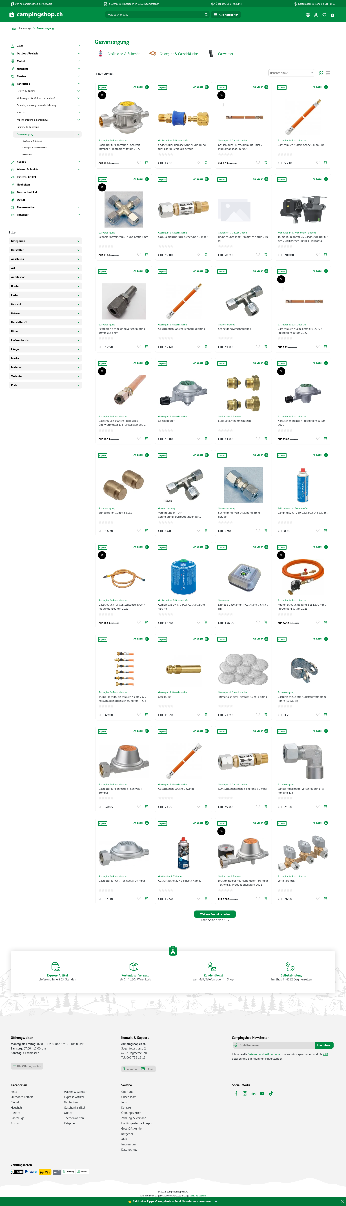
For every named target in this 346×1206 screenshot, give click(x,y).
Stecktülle (164, 696)
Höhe (14, 331)
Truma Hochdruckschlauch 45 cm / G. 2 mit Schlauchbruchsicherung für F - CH (123, 698)
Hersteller (17, 250)
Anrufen (131, 1069)
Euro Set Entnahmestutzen (234, 420)
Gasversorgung (107, 232)
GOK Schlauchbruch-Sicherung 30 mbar (242, 788)
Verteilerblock (286, 880)
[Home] (14, 29)
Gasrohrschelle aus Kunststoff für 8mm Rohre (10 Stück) (302, 698)
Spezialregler (166, 420)
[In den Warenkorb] (146, 162)
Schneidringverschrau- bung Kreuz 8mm (123, 237)
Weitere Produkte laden (215, 914)
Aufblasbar (18, 277)
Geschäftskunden (132, 1128)
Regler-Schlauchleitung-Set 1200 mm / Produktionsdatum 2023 (302, 606)
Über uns (127, 1092)
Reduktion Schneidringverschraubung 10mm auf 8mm (122, 330)
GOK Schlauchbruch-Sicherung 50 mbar (182, 237)
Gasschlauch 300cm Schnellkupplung (181, 328)
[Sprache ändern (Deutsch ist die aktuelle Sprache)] (308, 15)
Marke (15, 358)
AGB (325, 1054)
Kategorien (18, 241)
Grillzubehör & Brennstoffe (173, 140)
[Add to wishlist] (139, 162)
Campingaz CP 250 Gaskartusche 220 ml (302, 512)
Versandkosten (198, 1195)
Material (16, 367)
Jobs (124, 1102)
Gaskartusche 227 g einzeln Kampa (179, 880)
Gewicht (16, 304)
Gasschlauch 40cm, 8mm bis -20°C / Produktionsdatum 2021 (240, 147)
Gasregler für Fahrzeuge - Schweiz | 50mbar (120, 790)
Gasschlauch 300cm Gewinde (176, 788)
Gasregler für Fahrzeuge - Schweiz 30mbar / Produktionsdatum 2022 (120, 147)
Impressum (128, 1144)
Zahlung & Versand (133, 1118)
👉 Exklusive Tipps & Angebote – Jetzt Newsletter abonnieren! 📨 (173, 1201)
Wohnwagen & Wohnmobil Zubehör (297, 232)
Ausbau (15, 1123)
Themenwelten (74, 1118)
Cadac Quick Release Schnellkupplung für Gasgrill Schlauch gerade (182, 147)
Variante (16, 376)
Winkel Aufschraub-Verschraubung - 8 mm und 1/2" (301, 790)
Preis (14, 385)
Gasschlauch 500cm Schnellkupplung (301, 145)
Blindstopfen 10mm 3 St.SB (115, 512)
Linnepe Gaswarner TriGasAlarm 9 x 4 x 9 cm (243, 606)
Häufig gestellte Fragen (136, 1123)
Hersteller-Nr (19, 322)
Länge (15, 349)
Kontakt (126, 1108)
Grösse (15, 313)
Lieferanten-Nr (20, 340)
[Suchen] (206, 14)
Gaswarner (225, 53)
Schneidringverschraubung (234, 328)
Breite (15, 286)
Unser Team (128, 1097)
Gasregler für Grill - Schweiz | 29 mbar (122, 880)
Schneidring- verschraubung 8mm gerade (239, 514)
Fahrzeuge (18, 1118)
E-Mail (149, 1069)
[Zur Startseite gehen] (36, 15)
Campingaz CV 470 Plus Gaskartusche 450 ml (181, 606)
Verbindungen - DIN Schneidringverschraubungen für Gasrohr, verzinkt (178, 515)
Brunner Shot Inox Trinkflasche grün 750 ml (243, 238)
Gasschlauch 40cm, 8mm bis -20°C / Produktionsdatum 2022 (300, 330)
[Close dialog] (342, 1201)
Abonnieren (324, 1045)
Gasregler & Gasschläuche (179, 53)
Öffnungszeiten (131, 1113)
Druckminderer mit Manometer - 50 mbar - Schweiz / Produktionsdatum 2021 (243, 882)
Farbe (14, 295)
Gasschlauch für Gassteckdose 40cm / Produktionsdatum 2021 (122, 606)
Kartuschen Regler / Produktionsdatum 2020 (301, 422)
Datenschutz (129, 1150)
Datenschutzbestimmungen (264, 1054)
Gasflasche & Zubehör (123, 53)
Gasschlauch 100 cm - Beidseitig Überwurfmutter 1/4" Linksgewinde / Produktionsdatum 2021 (121, 423)
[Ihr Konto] (316, 15)
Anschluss (17, 259)
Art (13, 268)
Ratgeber (70, 1123)
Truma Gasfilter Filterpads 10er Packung (242, 696)
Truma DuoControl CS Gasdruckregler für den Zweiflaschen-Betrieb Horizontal (302, 238)
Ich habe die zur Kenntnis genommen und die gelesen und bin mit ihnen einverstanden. (280, 1056)
